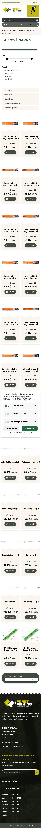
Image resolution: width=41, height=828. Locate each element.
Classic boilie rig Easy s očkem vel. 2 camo (10, 184)
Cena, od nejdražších (11, 108)
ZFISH (7, 76)
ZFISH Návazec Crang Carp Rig (10, 649)
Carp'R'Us (8, 73)
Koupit (11, 152)
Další (33, 680)
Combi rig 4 (31, 555)
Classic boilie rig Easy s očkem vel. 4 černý (30, 138)
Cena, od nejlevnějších (12, 103)
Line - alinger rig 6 (31, 508)
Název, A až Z (8, 95)
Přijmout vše (29, 428)
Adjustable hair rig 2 (10, 462)
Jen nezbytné (11, 428)
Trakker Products (11, 70)
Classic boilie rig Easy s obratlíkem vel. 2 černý (10, 231)
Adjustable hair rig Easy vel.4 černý (30, 370)
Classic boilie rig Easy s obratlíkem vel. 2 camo (10, 277)
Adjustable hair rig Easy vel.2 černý (10, 370)
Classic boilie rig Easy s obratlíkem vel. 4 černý (31, 231)
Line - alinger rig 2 (31, 601)
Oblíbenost (8, 90)
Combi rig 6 (10, 601)
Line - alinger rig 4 (10, 508)
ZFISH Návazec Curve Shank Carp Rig (30, 649)
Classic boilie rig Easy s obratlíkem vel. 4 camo (31, 277)
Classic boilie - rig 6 (10, 555)
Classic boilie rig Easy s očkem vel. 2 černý (10, 138)
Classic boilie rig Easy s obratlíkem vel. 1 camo (31, 324)
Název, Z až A (8, 99)
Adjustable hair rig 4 (31, 462)
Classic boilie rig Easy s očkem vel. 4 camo (30, 184)
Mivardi (8, 79)
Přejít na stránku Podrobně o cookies (20, 432)
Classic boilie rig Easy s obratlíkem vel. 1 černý (10, 324)
